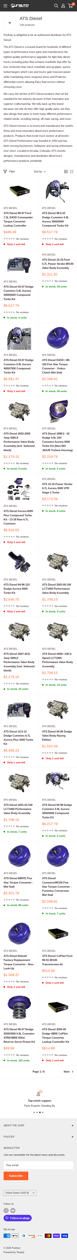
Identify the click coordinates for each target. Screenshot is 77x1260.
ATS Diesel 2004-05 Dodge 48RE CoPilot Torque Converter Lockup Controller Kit (55, 1035)
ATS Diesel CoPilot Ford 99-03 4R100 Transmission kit (57, 960)
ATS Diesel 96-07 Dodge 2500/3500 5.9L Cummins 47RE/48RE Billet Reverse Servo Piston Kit (19, 1035)
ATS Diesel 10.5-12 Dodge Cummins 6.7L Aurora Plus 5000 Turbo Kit (18, 738)
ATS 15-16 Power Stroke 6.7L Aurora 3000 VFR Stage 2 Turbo (57, 488)
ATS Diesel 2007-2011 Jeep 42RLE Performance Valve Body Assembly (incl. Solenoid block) (19, 662)
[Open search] (56, 6)
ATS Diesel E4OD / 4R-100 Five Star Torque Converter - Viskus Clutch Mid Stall (56, 366)
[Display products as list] (71, 171)
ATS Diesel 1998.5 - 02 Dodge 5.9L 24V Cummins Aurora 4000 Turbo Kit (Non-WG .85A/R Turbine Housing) (57, 442)
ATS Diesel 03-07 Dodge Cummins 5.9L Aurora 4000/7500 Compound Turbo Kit (18, 366)
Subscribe (16, 1175)
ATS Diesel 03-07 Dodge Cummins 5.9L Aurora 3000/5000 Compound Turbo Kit (18, 293)
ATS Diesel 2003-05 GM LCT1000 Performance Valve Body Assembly (56, 588)
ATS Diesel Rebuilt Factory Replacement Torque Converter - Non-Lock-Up (19, 962)
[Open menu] (5, 5)
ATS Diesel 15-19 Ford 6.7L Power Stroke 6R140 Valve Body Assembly (57, 264)
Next (66, 1071)
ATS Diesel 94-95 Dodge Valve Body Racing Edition (57, 735)
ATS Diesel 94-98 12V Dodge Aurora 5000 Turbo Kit (17, 588)
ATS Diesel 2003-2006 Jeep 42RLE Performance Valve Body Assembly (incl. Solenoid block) (19, 442)
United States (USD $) (17, 1192)
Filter (12, 171)
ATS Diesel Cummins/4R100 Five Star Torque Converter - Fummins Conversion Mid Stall (57, 886)
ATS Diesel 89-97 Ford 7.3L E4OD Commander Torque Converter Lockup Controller (18, 219)
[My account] (63, 6)
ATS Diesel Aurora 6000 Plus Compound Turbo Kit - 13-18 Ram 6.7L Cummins (18, 517)
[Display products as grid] (66, 171)
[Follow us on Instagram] (6, 1210)
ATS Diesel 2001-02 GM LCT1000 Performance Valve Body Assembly (18, 809)
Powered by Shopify (14, 1252)
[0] (70, 6)
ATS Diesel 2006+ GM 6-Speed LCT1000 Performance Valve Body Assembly (57, 660)
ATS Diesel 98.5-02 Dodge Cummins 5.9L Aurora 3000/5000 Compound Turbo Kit (55, 219)
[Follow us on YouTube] (12, 1210)
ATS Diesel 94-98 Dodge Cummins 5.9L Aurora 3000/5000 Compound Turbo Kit (57, 811)
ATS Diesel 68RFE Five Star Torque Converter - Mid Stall (18, 882)
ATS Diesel (10, 208)
